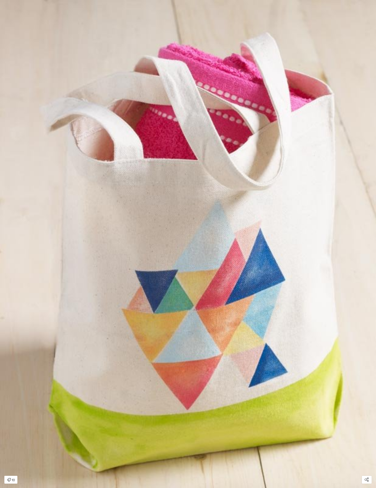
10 (13, 480)
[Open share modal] (367, 480)
